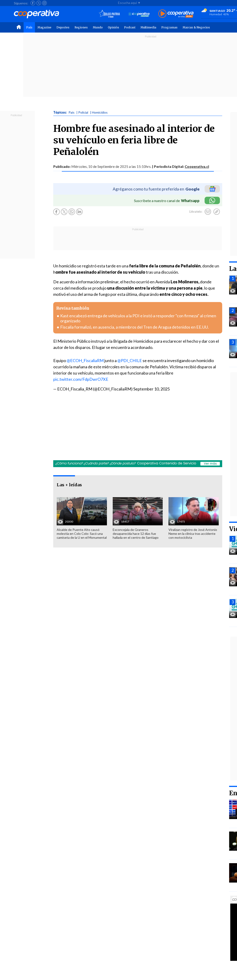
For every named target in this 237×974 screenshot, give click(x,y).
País (29, 27)
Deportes (62, 27)
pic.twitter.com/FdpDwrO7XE (80, 379)
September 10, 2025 (151, 388)
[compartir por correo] (208, 212)
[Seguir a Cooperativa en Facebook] (33, 3)
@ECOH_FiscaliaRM (85, 360)
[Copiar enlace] (216, 212)
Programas (169, 27)
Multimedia (148, 27)
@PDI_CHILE (129, 360)
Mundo (98, 27)
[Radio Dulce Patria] (109, 14)
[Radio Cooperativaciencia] (139, 14)
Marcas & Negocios (196, 27)
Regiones (81, 27)
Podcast (129, 27)
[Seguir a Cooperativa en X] (38, 3)
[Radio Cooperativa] (175, 13)
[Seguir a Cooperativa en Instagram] (44, 3)
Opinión (113, 27)
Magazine (44, 27)
